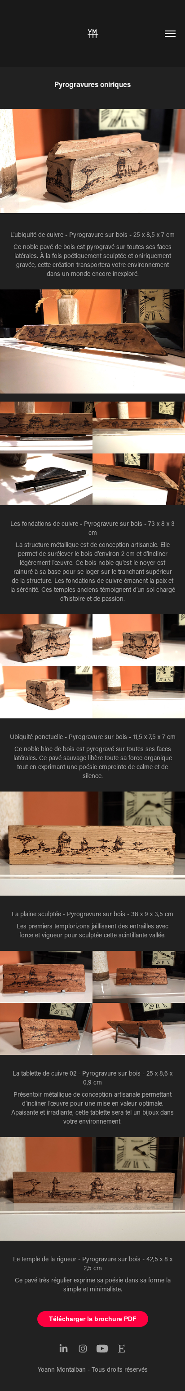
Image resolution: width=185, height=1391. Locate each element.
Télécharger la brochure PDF (93, 1318)
